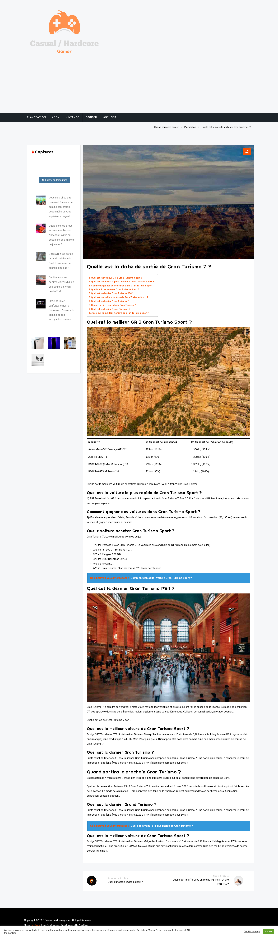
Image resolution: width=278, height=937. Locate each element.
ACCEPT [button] (268, 931)
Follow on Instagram (56, 180)
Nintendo (73, 117)
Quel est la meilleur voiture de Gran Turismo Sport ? (119, 297)
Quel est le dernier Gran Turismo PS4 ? (112, 293)
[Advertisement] (139, 80)
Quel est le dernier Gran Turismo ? (110, 301)
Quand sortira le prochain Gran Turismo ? (113, 305)
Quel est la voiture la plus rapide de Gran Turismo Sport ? (122, 281)
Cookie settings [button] (252, 931)
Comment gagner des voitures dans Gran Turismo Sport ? (122, 285)
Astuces (109, 117)
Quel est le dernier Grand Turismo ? (110, 309)
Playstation (36, 117)
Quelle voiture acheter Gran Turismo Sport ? (115, 289)
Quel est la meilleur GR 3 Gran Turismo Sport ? (116, 277)
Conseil (91, 117)
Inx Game (36, 925)
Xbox (56, 117)
